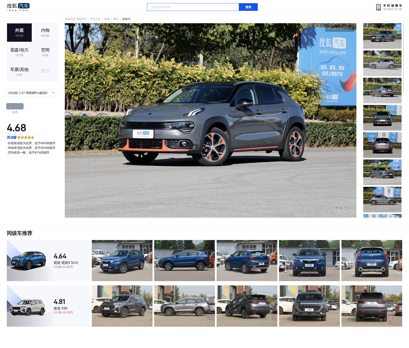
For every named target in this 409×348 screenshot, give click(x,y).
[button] (138, 120)
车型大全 (95, 18)
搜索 (248, 7)
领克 (106, 18)
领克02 (126, 18)
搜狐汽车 (18, 7)
